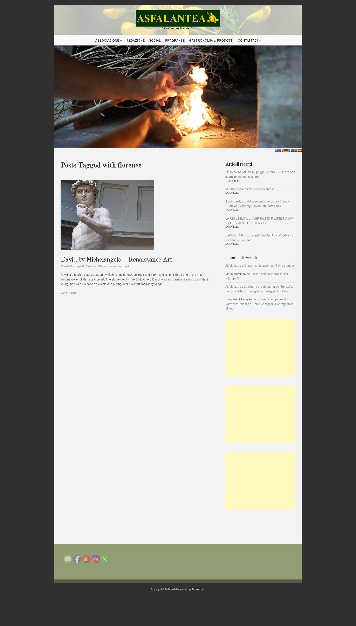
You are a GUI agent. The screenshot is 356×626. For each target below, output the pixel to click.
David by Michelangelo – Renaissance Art (116, 260)
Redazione (135, 40)
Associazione (107, 40)
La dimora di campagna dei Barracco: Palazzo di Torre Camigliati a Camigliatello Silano (259, 303)
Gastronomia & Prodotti (211, 40)
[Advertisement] (260, 348)
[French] (281, 150)
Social (155, 40)
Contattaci (248, 40)
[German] (286, 150)
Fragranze (175, 40)
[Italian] (290, 150)
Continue (68, 292)
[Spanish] (299, 150)
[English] (277, 150)
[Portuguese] (295, 150)
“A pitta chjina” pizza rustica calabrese (250, 189)
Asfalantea (232, 265)
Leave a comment (118, 266)
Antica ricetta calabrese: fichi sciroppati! (269, 265)
